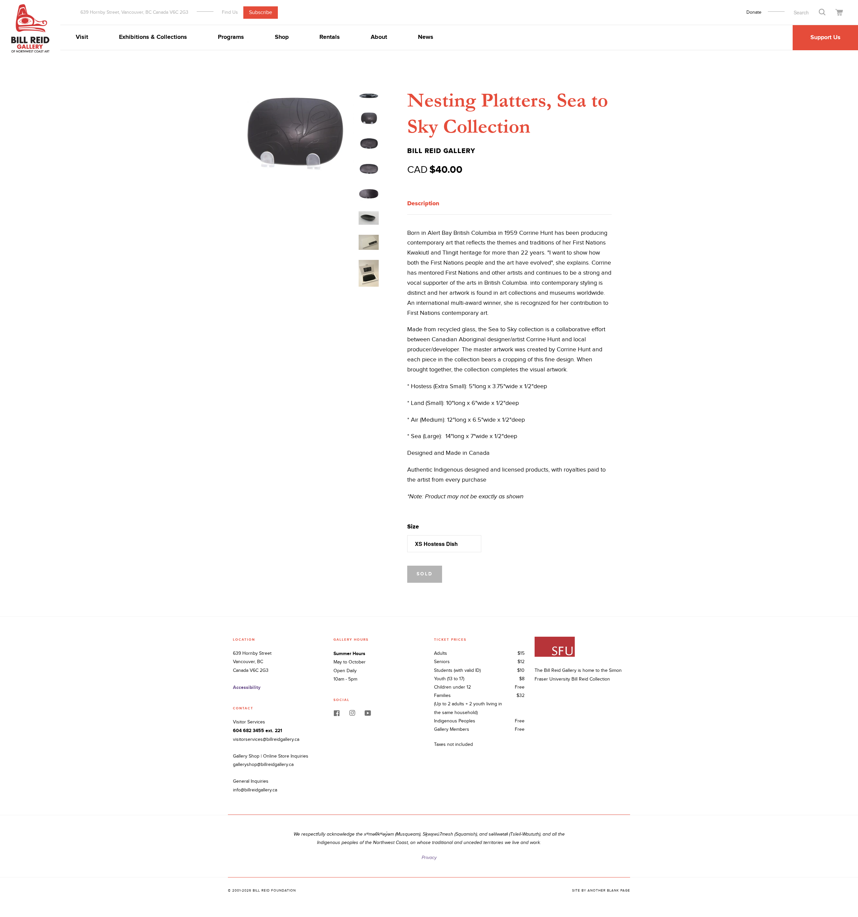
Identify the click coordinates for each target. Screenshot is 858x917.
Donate (753, 12)
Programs (231, 37)
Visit (82, 37)
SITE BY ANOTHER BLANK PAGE (601, 891)
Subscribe (260, 12)
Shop (282, 37)
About (379, 37)
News (425, 37)
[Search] (822, 12)
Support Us (825, 37)
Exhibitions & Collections (153, 37)
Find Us (230, 12)
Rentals (329, 37)
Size (413, 526)
